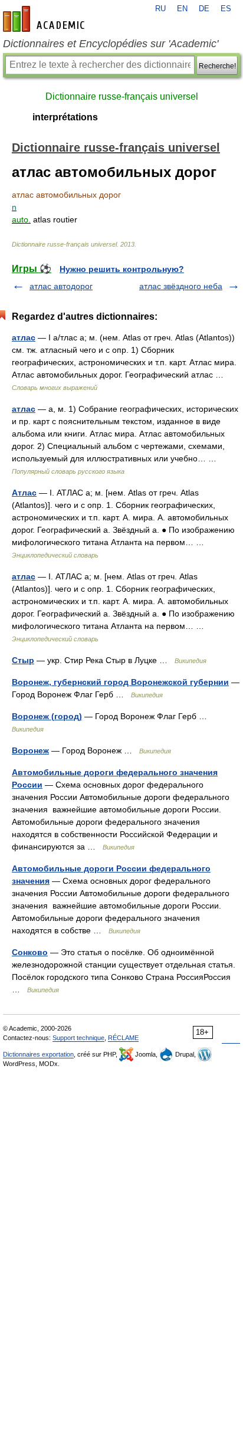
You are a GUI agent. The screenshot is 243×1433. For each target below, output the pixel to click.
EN (182, 9)
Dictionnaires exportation (38, 1054)
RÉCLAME (123, 1037)
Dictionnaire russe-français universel (121, 96)
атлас (23, 337)
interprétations (65, 117)
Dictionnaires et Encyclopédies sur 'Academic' (110, 44)
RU (160, 9)
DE (204, 9)
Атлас (24, 492)
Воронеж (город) (47, 716)
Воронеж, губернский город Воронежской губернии (120, 682)
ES (226, 9)
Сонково (30, 952)
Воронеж (30, 750)
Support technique (78, 1037)
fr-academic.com (45, 19)
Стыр (23, 660)
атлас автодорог (61, 286)
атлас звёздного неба (180, 286)
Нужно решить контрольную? (122, 269)
